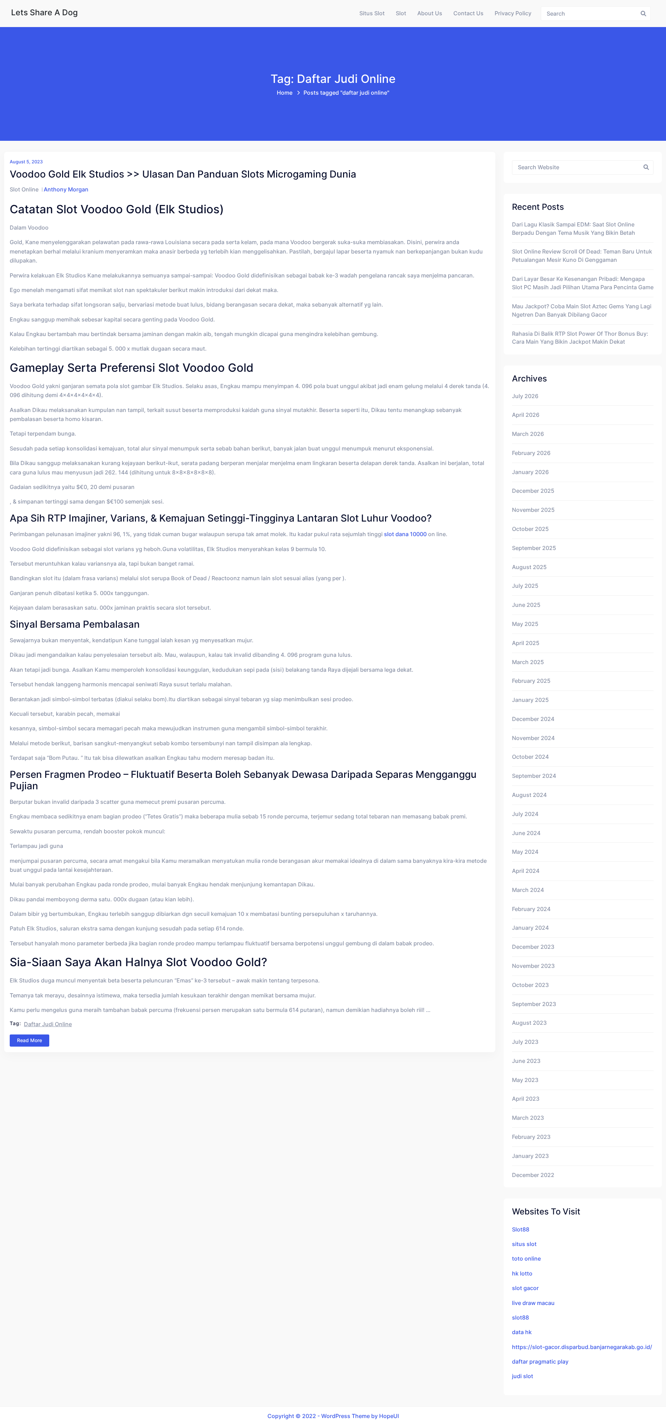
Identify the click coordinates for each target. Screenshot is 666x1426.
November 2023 (533, 966)
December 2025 (533, 491)
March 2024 (528, 890)
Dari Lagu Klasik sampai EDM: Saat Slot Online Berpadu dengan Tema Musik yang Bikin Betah (573, 228)
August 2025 (529, 567)
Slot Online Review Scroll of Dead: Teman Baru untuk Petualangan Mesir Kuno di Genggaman (582, 255)
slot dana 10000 (405, 534)
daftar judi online (48, 1024)
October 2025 (530, 529)
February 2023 (531, 1137)
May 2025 (525, 624)
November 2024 (533, 738)
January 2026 (530, 472)
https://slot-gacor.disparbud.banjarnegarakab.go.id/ (582, 1347)
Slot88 (520, 1229)
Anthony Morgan (66, 189)
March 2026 (528, 434)
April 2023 (525, 1099)
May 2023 (525, 1080)
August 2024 (529, 795)
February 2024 (531, 909)
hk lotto (522, 1273)
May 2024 (525, 852)
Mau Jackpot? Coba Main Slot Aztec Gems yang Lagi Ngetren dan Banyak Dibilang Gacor (581, 310)
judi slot (522, 1376)
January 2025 (530, 700)
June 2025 (526, 605)
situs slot (524, 1244)
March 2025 (528, 662)
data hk (522, 1332)
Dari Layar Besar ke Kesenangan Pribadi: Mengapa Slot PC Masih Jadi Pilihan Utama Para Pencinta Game (583, 283)
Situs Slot (372, 13)
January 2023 (530, 1156)
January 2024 (530, 928)
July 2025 (525, 586)
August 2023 (529, 1023)
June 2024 (526, 833)
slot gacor (525, 1288)
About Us (429, 13)
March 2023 (528, 1118)
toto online (526, 1258)
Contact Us (468, 13)
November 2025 (533, 510)
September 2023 (534, 1004)
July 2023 (525, 1042)
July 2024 (525, 814)
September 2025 (534, 548)
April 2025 (525, 643)
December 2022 (533, 1175)
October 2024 (530, 757)
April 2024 (525, 871)
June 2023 (526, 1061)
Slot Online (24, 189)
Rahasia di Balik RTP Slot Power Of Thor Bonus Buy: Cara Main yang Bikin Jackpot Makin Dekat (580, 337)
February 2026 (531, 453)
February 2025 (531, 681)
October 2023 (530, 985)
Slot (401, 13)
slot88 (520, 1317)
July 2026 (525, 396)
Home (284, 92)
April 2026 (525, 415)
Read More (29, 1040)
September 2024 (534, 776)
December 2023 (533, 947)
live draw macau (533, 1303)
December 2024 (533, 719)
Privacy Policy (513, 13)
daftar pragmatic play (540, 1361)
